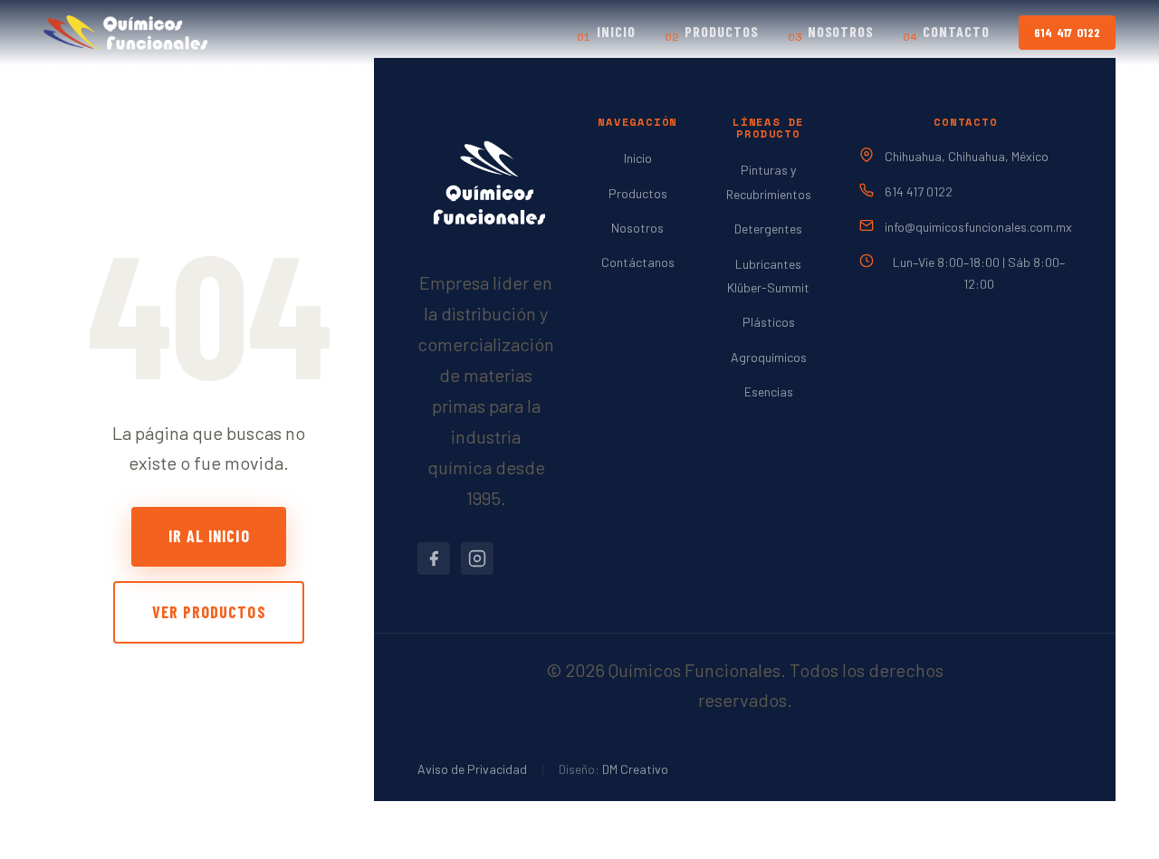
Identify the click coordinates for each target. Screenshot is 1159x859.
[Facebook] (433, 558)
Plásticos (768, 321)
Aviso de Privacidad (472, 769)
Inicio (606, 33)
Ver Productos (209, 612)
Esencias (768, 391)
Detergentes (768, 228)
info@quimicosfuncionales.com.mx (978, 226)
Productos (712, 33)
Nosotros (831, 33)
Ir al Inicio (209, 536)
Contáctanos (638, 262)
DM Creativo (635, 769)
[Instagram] (477, 558)
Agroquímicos (769, 357)
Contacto (946, 33)
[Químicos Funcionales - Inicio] (125, 32)
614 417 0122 (1066, 32)
